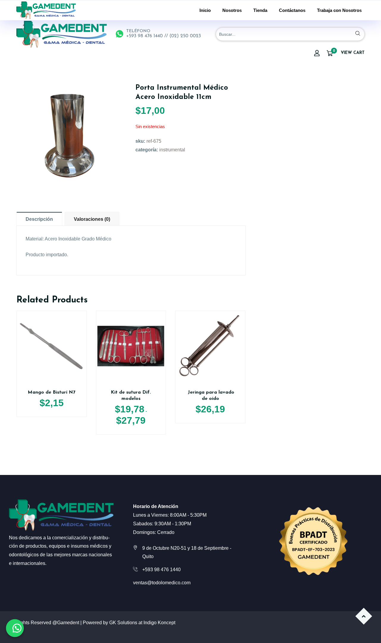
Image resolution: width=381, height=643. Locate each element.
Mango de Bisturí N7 (51, 392)
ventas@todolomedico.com (161, 582)
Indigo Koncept (159, 622)
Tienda (260, 10)
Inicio (205, 10)
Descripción (39, 219)
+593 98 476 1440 (161, 569)
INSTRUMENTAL (172, 149)
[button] (15, 628)
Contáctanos (292, 10)
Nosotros (232, 10)
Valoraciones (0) (92, 219)
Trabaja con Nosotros (339, 10)
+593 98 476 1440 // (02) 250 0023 (163, 36)
